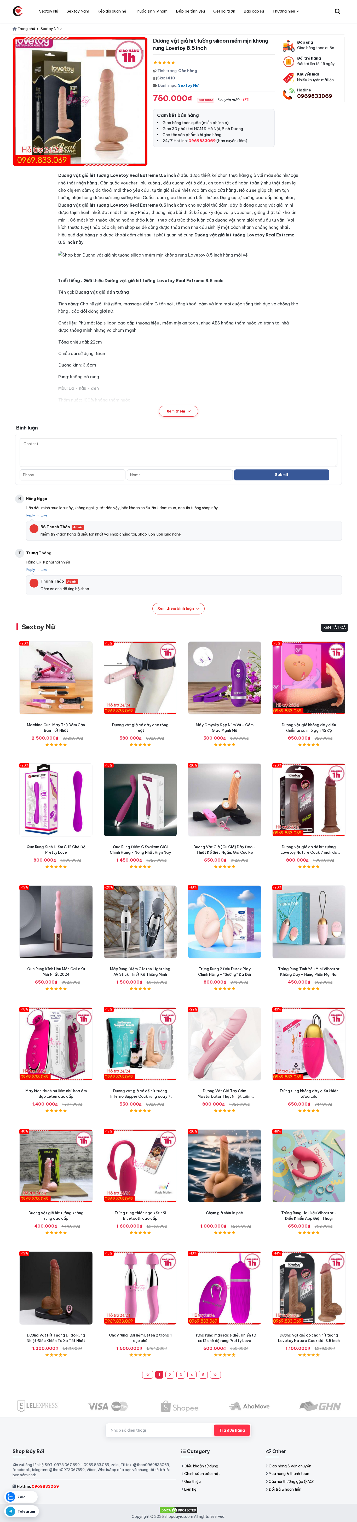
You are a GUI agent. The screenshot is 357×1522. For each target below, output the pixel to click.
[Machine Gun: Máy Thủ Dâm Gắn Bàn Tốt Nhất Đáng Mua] (56, 678)
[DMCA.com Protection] (178, 1510)
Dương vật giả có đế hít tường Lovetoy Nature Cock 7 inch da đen (308, 852)
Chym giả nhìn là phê (224, 1213)
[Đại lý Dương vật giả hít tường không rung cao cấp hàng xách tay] (56, 1166)
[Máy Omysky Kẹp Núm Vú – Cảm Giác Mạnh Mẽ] (224, 678)
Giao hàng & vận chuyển (290, 1466)
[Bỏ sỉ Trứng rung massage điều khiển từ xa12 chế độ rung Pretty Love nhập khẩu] (224, 1288)
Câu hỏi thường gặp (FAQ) (291, 1481)
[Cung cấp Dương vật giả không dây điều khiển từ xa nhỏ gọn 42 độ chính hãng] (309, 678)
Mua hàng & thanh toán (289, 1473)
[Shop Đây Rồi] (18, 11)
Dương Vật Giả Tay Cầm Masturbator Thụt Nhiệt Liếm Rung (224, 1096)
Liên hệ (190, 1489)
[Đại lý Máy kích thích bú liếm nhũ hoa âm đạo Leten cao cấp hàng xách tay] (56, 1044)
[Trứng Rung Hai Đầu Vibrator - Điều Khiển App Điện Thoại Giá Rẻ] (309, 1166)
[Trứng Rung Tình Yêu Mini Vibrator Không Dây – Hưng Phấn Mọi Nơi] (309, 922)
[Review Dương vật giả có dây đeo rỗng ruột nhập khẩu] (140, 678)
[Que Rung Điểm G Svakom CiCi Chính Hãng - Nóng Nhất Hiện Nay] (140, 800)
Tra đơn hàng (232, 1430)
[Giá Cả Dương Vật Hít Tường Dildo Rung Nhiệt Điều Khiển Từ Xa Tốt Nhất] (56, 1288)
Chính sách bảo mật (202, 1473)
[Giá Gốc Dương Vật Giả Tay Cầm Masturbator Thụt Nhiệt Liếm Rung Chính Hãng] (224, 1044)
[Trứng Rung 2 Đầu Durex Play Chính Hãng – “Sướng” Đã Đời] (224, 922)
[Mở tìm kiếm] (337, 11)
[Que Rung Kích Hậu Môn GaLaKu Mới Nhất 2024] (56, 922)
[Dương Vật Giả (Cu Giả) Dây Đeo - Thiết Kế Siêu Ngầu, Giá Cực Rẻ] (224, 800)
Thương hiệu (283, 11)
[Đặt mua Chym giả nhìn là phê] (224, 1166)
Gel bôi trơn (224, 11)
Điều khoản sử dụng (201, 1466)
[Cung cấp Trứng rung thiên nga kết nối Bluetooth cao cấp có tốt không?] (140, 1166)
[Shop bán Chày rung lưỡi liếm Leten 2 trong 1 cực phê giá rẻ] (140, 1288)
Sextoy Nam (78, 11)
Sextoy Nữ (188, 85)
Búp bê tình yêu (190, 11)
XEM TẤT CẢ (334, 627)
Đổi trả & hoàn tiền (285, 1489)
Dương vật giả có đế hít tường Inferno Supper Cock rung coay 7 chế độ (140, 1096)
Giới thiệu (192, 1481)
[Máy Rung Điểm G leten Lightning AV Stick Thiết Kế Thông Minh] (140, 922)
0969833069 (314, 96)
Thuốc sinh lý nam (151, 11)
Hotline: (38, 1486)
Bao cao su (254, 11)
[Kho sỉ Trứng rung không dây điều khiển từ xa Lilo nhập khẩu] (309, 1044)
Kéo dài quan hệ (111, 11)
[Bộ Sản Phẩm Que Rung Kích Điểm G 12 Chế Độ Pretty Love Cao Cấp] (56, 800)
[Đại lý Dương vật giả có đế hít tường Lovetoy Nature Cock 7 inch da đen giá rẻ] (309, 800)
